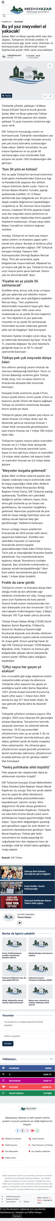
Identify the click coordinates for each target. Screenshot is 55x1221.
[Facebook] (17, 1130)
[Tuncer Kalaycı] (8, 917)
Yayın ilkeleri (10, 1202)
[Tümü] (51, 1059)
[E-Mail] (19, 923)
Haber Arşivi (10, 1158)
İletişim (26, 1202)
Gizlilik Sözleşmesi (12, 1197)
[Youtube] (32, 1130)
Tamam (17, 1216)
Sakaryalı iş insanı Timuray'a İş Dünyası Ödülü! (40, 979)
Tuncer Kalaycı (24, 917)
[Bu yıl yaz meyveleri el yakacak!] (27, 77)
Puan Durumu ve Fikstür (42, 1145)
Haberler (6, 22)
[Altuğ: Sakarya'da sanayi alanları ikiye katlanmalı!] (14, 991)
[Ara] (4, 16)
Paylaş (8, 96)
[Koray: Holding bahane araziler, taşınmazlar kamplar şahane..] (14, 944)
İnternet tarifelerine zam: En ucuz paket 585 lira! (14, 979)
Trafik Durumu (11, 1145)
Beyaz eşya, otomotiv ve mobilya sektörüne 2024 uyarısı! (39, 1002)
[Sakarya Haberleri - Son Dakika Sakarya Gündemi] (28, 9)
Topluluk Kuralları (12, 1199)
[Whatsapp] (37, 1130)
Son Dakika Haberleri (40, 1151)
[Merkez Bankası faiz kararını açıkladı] (41, 944)
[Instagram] (27, 1130)
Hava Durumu (38, 1139)
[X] (22, 1130)
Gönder (8, 1043)
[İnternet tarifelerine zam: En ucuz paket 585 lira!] (14, 969)
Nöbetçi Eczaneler (13, 1139)
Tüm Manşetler (11, 1151)
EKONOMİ (18, 22)
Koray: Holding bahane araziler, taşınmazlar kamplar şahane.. (12, 955)
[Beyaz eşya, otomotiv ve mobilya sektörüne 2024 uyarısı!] (41, 991)
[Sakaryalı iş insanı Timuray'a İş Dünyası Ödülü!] (41, 969)
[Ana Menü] (3, 2)
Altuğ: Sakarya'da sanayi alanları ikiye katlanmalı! (12, 1001)
